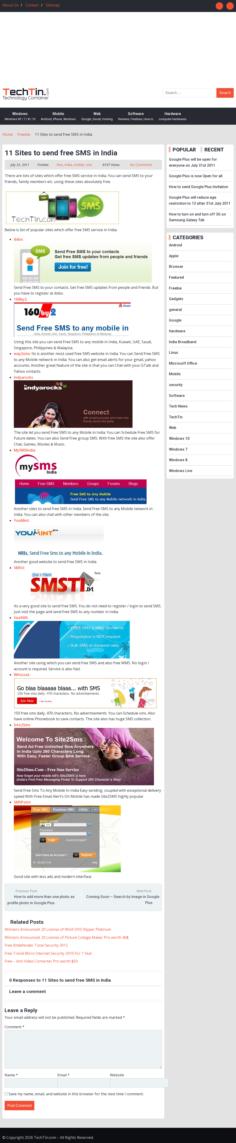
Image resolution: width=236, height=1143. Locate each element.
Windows (20, 116)
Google (175, 320)
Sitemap (53, 5)
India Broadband (182, 342)
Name (11, 1075)
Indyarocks (23, 377)
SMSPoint (22, 802)
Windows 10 (179, 438)
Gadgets (176, 299)
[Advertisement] (118, 53)
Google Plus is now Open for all (195, 176)
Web (97, 116)
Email (63, 1075)
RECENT (214, 149)
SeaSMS (21, 617)
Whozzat (22, 674)
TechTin (176, 417)
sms (89, 164)
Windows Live (180, 471)
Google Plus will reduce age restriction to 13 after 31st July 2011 (199, 200)
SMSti (19, 567)
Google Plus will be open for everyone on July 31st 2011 (193, 162)
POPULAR (184, 149)
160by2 (20, 299)
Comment (14, 1026)
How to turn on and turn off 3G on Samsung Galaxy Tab (197, 217)
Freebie (43, 164)
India (68, 164)
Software (135, 116)
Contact (32, 5)
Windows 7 (178, 449)
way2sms (22, 353)
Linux (173, 352)
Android (175, 245)
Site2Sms (22, 724)
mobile (79, 164)
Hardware (172, 116)
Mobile (58, 116)
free (60, 164)
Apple (173, 256)
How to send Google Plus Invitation (198, 187)
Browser (176, 266)
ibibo (18, 239)
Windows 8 (178, 460)
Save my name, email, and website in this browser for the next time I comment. (76, 1093)
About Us (10, 5)
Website (117, 1075)
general (175, 309)
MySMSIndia (24, 450)
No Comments (141, 164)
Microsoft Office (183, 363)
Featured (176, 277)
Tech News (178, 406)
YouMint (21, 520)
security (176, 385)
